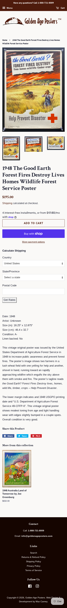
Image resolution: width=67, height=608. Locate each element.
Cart (62, 8)
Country (7, 257)
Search (33, 553)
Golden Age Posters (35, 597)
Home (4, 40)
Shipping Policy (33, 561)
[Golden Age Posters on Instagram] (37, 586)
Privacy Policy (33, 566)
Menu (9, 8)
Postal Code (9, 285)
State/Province (10, 271)
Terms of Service (33, 570)
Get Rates (9, 299)
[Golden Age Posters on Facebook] (30, 586)
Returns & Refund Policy (33, 557)
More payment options (33, 242)
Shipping (7, 203)
